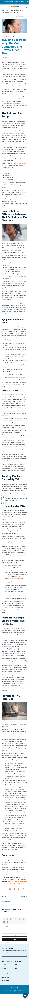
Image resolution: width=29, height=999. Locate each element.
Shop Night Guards (7, 961)
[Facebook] (11, 988)
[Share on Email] (18, 889)
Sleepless (14, 991)
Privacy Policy (5, 977)
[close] (27, 1)
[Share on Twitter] (14, 889)
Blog (7, 10)
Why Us (4, 968)
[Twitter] (17, 988)
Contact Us (18, 961)
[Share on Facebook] (10, 889)
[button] (2, 499)
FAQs (16, 964)
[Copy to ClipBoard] (23, 889)
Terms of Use (5, 973)
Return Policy (5, 980)
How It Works (5, 964)
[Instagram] (14, 988)
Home (3, 10)
